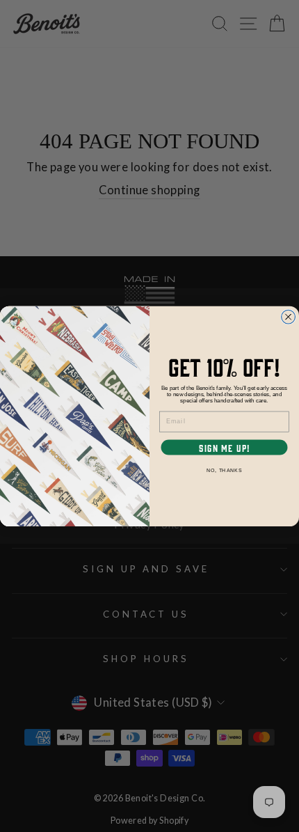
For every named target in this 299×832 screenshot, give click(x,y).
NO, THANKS (224, 470)
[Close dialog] (289, 317)
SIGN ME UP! (224, 447)
